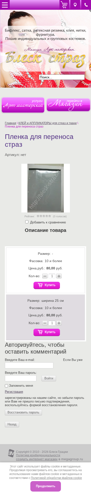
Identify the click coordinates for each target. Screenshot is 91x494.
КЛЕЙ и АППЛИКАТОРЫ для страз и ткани (47, 123)
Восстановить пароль (23, 412)
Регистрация (14, 391)
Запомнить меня (20, 385)
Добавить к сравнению (47, 222)
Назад (12, 424)
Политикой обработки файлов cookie (56, 478)
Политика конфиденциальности (38, 455)
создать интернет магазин (37, 459)
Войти (48, 378)
